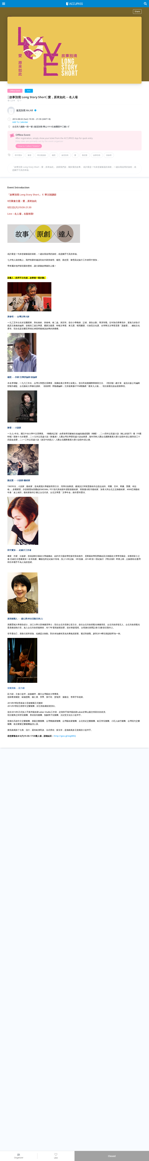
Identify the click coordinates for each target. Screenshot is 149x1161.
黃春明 (108, 155)
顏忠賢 (84, 155)
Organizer (18, 1157)
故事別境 (96, 155)
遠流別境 (64, 155)
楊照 (53, 155)
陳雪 (29, 155)
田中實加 (18, 155)
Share (137, 11)
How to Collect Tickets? (29, 146)
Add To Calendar (20, 122)
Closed (112, 1156)
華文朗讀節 (41, 155)
